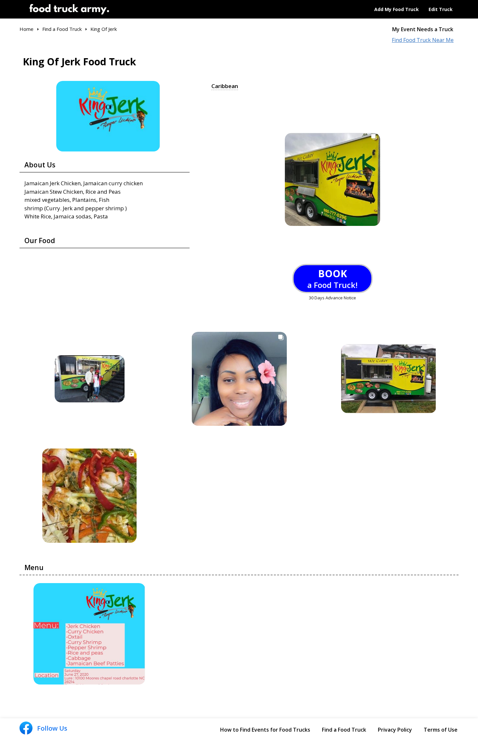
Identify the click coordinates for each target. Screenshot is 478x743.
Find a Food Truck (344, 729)
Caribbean (224, 86)
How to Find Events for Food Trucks (265, 729)
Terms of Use (441, 729)
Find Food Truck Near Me (423, 40)
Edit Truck (441, 9)
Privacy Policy (395, 729)
